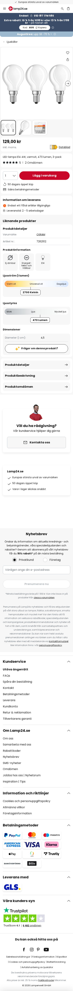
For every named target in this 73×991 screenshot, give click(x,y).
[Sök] (62, 8)
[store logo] (20, 8)
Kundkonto (10, 706)
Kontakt (8, 688)
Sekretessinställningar (18, 956)
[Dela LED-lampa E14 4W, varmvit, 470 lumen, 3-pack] (67, 59)
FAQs (6, 676)
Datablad (64, 147)
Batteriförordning (56, 961)
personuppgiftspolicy (50, 645)
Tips (23, 781)
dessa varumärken (44, 597)
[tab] (36, 690)
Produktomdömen (19, 387)
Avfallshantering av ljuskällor (37, 967)
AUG (34, 27)
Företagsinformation (17, 813)
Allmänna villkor (14, 807)
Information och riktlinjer (26, 793)
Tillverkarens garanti (17, 719)
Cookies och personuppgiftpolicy (27, 961)
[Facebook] (26, 949)
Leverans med (16, 877)
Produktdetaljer (17, 365)
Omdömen (10, 769)
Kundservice (14, 661)
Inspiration (10, 781)
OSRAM (40, 234)
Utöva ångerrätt (15, 669)
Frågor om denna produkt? (39, 348)
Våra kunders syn (19, 900)
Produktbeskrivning (20, 376)
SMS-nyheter (12, 763)
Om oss (8, 738)
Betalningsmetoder (16, 694)
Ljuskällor (12, 42)
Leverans (9, 700)
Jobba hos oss (13, 775)
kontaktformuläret (58, 641)
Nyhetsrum (33, 775)
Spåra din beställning (17, 682)
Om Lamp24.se (16, 730)
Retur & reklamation (17, 712)
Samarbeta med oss (17, 744)
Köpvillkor (62, 956)
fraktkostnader (46, 980)
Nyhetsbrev (11, 757)
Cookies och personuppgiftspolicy (26, 801)
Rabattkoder (12, 751)
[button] (8, 127)
